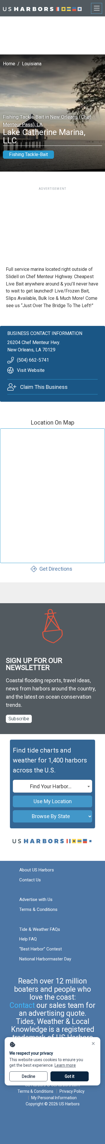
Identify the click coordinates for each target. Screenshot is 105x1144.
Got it (69, 1076)
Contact (22, 1005)
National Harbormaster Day (45, 959)
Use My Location (53, 801)
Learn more (65, 1065)
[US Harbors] (42, 8)
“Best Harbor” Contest (40, 949)
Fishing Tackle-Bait (28, 154)
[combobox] (52, 786)
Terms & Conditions (38, 909)
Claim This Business (44, 387)
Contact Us (30, 880)
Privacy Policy (72, 1091)
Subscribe (18, 718)
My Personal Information (54, 1098)
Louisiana (31, 63)
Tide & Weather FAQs (39, 929)
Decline (28, 1076)
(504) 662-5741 (33, 360)
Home (9, 63)
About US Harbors (36, 870)
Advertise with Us (35, 899)
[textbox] (52, 786)
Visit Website (31, 370)
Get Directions (55, 569)
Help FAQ (28, 939)
